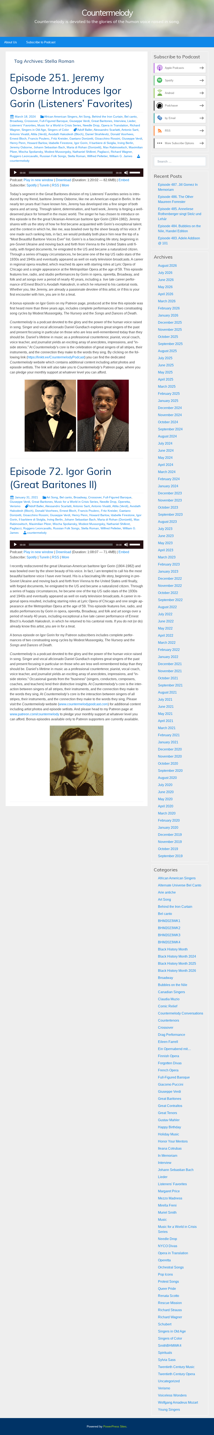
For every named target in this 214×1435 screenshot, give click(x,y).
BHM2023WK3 (169, 935)
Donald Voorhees (122, 134)
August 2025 (167, 351)
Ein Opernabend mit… (174, 1049)
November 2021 (170, 671)
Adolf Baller (84, 129)
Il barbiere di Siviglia (102, 143)
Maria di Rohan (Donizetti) (84, 147)
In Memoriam (167, 1155)
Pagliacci (103, 151)
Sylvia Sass (167, 1360)
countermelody (37, 532)
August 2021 (167, 692)
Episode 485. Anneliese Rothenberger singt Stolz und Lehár (179, 214)
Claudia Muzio (169, 999)
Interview (120, 121)
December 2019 (170, 834)
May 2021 (165, 714)
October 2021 (168, 678)
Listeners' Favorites (23, 125)
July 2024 (165, 443)
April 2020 (165, 806)
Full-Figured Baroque (53, 121)
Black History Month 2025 (177, 963)
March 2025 (167, 386)
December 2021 (170, 664)
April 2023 (165, 550)
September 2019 (170, 856)
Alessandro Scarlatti (107, 129)
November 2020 (170, 756)
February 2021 (169, 735)
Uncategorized (169, 1381)
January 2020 (168, 827)
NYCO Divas (167, 1246)
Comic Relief (167, 1006)
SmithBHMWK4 (169, 1345)
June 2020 (166, 792)
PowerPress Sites (114, 1426)
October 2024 (168, 422)
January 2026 (168, 315)
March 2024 (167, 472)
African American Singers (60, 116)
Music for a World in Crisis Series (59, 125)
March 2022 (167, 642)
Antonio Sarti (129, 129)
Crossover (31, 121)
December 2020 (170, 749)
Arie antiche (167, 892)
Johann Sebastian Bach (49, 147)
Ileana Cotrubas (170, 1148)
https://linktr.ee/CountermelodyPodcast (56, 357)
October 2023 (168, 507)
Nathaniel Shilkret (84, 151)
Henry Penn (17, 143)
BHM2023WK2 (169, 928)
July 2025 (165, 358)
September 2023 (170, 514)
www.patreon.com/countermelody (34, 714)
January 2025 (168, 401)
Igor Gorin (81, 143)
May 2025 (165, 372)
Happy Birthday (169, 1127)
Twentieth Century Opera (176, 1374)
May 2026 (165, 287)
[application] (76, 172)
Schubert (164, 1324)
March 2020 (167, 813)
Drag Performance (171, 1034)
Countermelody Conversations (180, 1013)
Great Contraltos (170, 1106)
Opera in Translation (114, 125)
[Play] (15, 173)
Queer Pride (167, 1288)
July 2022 (165, 614)
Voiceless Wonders (172, 1395)
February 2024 (169, 479)
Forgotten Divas (170, 1063)
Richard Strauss (170, 1310)
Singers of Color (58, 129)
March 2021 (167, 728)
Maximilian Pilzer (40, 524)
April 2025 (165, 379)
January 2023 (168, 571)
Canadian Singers (171, 992)
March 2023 (167, 557)
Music (162, 1219)
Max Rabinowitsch (115, 147)
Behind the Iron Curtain (107, 116)
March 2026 (167, 301)
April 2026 (165, 294)
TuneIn (44, 185)
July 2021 (165, 699)
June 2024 (166, 450)
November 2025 (170, 329)
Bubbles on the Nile (172, 985)
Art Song (84, 116)
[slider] (135, 172)
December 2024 (170, 408)
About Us (10, 42)
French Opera (168, 1070)
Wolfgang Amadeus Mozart (178, 1402)
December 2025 (170, 322)
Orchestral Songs (171, 1267)
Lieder (131, 121)
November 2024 (170, 415)
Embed (123, 180)
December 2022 (170, 578)
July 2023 (165, 529)
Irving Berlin (125, 143)
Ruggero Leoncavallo (24, 156)
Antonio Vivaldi (19, 134)
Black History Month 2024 (177, 956)
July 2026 (165, 272)
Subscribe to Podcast (40, 42)
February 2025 (169, 393)
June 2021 (166, 706)
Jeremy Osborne (21, 147)
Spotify (32, 185)
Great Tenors (167, 1113)
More (65, 185)
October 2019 (168, 849)
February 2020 (169, 820)
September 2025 (170, 344)
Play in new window (38, 180)
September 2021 (170, 685)
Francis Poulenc (39, 138)
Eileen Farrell (168, 1042)
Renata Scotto (168, 1296)
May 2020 (165, 799)
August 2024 (167, 436)
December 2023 (170, 493)
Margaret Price (169, 1191)
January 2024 (168, 486)
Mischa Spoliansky (31, 151)
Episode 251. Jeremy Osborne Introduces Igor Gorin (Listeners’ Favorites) (71, 90)
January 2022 (168, 657)
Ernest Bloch (18, 138)
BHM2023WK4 (169, 942)
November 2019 (170, 842)
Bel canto (130, 116)
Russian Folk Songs (53, 156)
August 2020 (167, 778)
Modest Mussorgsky (58, 151)
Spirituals (165, 1352)
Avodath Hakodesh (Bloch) (66, 134)
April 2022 (165, 635)
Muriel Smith (167, 1212)
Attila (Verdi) (39, 134)
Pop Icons (165, 1274)
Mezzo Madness (170, 1198)
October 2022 (168, 593)
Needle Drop (91, 125)
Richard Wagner (121, 151)
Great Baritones (101, 121)
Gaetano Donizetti (81, 138)
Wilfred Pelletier (97, 156)
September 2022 (170, 600)
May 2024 (165, 457)
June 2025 (166, 365)
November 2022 (170, 585)
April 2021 (165, 721)
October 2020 (168, 763)
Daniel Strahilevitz (97, 134)
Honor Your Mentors (173, 1141)
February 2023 (169, 564)
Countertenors (168, 1020)
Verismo (15, 506)
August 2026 (167, 265)
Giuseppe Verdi (79, 121)
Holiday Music (168, 1134)
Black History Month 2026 (177, 970)
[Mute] (126, 173)
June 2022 (166, 621)
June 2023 (166, 536)
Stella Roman (76, 156)
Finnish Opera (168, 1056)
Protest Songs (168, 1281)
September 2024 (170, 429)
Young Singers (169, 1409)
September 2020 (170, 770)
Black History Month (173, 949)
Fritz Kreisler (59, 138)
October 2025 (168, 337)
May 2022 (165, 628)
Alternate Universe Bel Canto (179, 885)
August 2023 (167, 521)
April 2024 (165, 465)
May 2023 (165, 543)
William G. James (120, 156)
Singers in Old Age (34, 129)
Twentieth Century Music (176, 1367)
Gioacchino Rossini (107, 138)
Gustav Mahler (169, 1120)
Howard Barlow (37, 143)
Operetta (124, 501)
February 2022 (169, 649)
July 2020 (165, 785)
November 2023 (170, 500)
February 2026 (169, 308)
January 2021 (168, 742)
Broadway (16, 121)
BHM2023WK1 (169, 921)
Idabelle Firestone (61, 143)
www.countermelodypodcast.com (83, 704)
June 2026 (166, 280)
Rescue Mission (170, 1303)
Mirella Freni (167, 1205)
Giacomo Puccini (170, 1084)
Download (63, 180)
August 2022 (167, 607)
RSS (55, 185)
